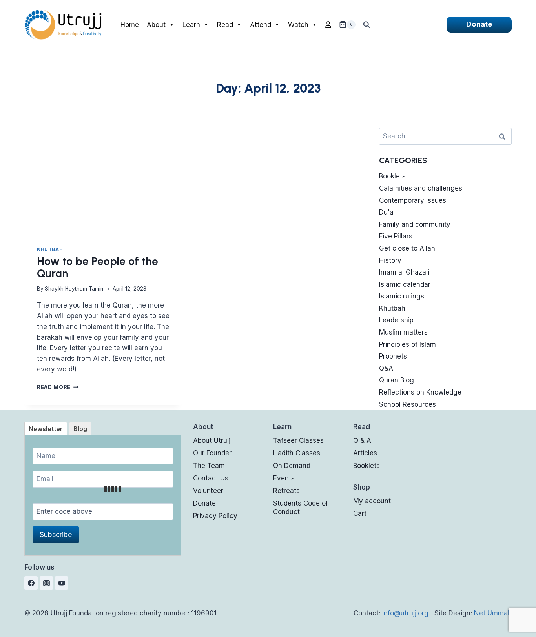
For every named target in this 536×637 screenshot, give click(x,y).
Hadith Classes (296, 453)
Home (129, 25)
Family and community (414, 224)
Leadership (396, 320)
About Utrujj (211, 440)
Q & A (362, 440)
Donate (479, 24)
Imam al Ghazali (404, 272)
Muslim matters (403, 332)
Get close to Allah (407, 248)
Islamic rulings (401, 296)
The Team (209, 466)
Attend (260, 25)
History (390, 260)
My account (372, 501)
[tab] (45, 428)
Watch (298, 25)
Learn (191, 25)
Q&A (386, 368)
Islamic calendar (404, 284)
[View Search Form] (366, 25)
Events (284, 478)
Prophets (393, 356)
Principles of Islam (407, 344)
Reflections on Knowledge (420, 392)
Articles (365, 453)
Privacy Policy (215, 516)
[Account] (328, 25)
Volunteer (208, 491)
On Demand (291, 466)
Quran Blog (396, 380)
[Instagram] (46, 583)
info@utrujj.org (405, 613)
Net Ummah (493, 613)
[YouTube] (61, 583)
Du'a (386, 212)
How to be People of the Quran (97, 267)
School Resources (407, 404)
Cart (359, 513)
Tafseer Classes (298, 440)
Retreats (286, 491)
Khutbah (50, 249)
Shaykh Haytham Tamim (75, 289)
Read (225, 25)
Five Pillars (395, 236)
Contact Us (210, 478)
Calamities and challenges (420, 188)
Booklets (392, 176)
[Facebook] (31, 583)
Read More (58, 387)
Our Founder (212, 453)
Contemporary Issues (412, 200)
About (156, 25)
